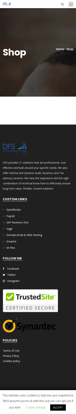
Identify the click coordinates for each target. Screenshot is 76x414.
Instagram (12, 281)
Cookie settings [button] (36, 407)
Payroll (10, 216)
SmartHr (11, 241)
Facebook (13, 268)
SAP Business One (17, 222)
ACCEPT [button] (58, 407)
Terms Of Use (11, 350)
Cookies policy (11, 361)
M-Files (10, 247)
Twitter (11, 274)
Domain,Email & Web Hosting (24, 235)
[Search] (62, 4)
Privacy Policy (11, 356)
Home (60, 49)
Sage (9, 228)
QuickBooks (13, 209)
